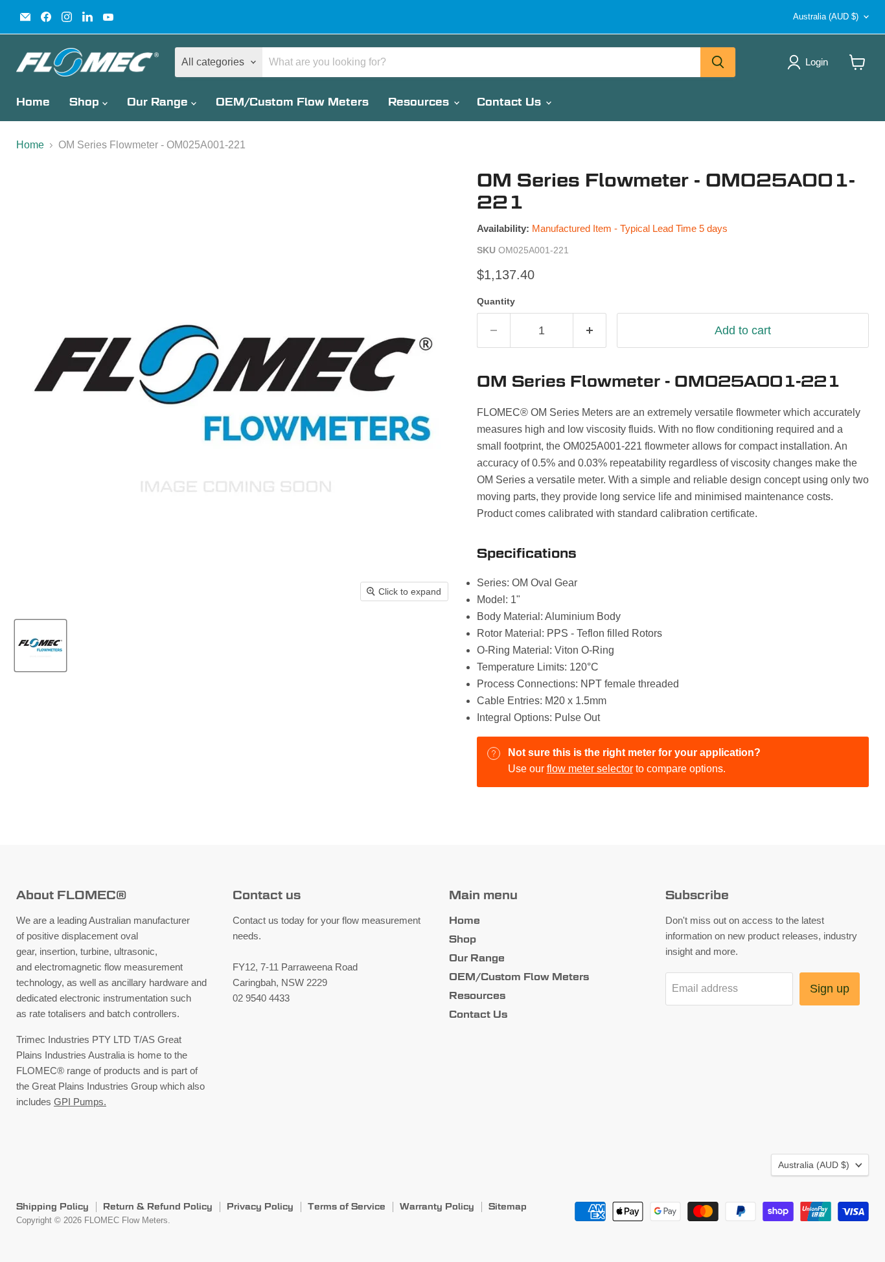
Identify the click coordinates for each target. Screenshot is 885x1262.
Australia (825, 16)
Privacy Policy (260, 1206)
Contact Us (510, 102)
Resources (420, 102)
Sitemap (507, 1206)
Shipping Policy (52, 1206)
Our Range (159, 102)
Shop (85, 102)
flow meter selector (590, 768)
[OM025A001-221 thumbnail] (40, 645)
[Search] (717, 62)
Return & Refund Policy (158, 1206)
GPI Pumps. (80, 1101)
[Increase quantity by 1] (589, 331)
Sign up (829, 988)
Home (33, 102)
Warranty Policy (437, 1206)
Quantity (496, 301)
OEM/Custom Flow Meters (292, 102)
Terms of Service (346, 1206)
